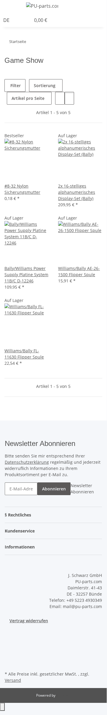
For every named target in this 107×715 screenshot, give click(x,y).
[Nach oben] (2, 707)
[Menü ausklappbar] (12, 7)
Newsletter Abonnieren (82, 489)
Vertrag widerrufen (28, 620)
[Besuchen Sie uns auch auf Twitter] (9, 642)
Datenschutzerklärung (27, 462)
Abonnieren (54, 489)
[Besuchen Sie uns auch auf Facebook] (9, 635)
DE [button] (7, 20)
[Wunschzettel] (26, 20)
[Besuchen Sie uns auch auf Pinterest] (9, 656)
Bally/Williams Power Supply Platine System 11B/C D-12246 (26, 274)
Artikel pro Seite (28, 98)
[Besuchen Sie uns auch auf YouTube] (9, 649)
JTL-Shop (63, 695)
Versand (13, 680)
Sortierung (44, 85)
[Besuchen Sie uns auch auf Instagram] (9, 663)
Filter (15, 85)
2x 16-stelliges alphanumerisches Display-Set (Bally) (76, 192)
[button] (105, 7)
